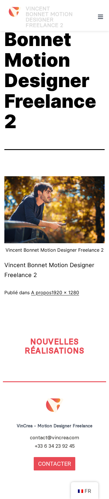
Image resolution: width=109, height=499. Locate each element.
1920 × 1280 (65, 292)
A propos (41, 292)
